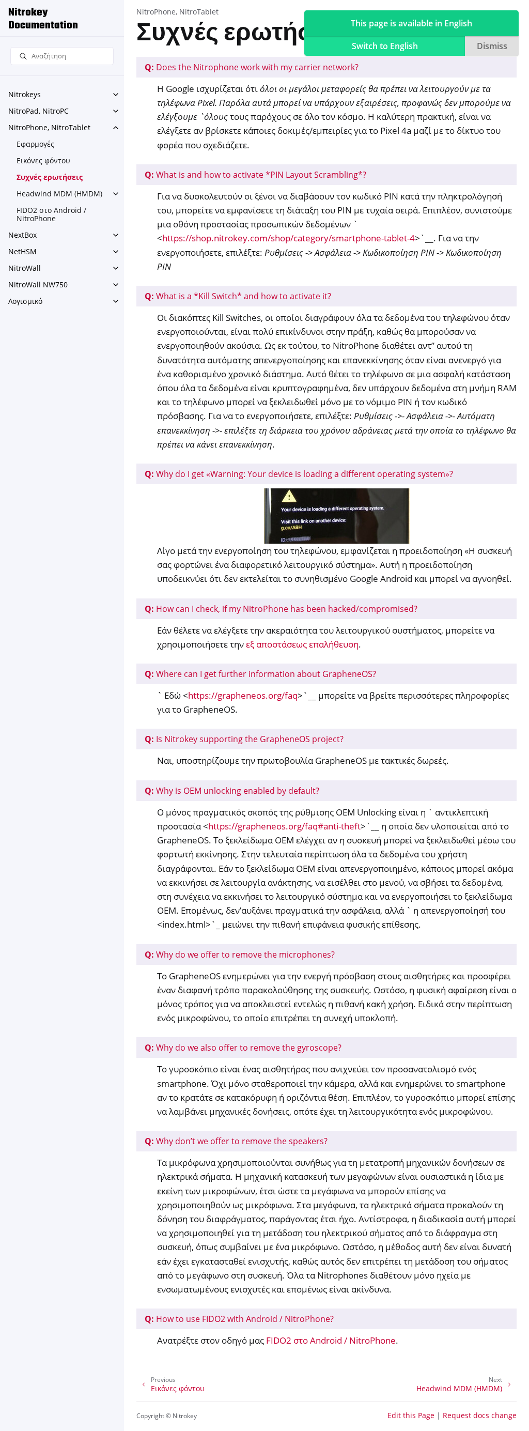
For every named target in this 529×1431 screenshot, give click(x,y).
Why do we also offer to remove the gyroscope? (243, 1047)
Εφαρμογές (35, 144)
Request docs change (480, 1415)
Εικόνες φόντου (43, 160)
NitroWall (24, 268)
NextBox (22, 235)
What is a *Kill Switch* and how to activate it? (238, 296)
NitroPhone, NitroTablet (49, 127)
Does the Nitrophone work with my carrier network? (252, 67)
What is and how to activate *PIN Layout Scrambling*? (255, 174)
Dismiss (492, 46)
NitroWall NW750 (38, 284)
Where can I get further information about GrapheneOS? (260, 674)
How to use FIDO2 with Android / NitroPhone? (239, 1319)
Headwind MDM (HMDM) (59, 193)
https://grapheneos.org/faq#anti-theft (284, 826)
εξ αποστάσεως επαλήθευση (302, 644)
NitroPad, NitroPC (38, 111)
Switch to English (385, 46)
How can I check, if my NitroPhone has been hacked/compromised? (281, 608)
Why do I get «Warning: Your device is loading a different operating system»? (299, 474)
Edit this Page (410, 1415)
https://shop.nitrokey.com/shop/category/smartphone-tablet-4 (288, 238)
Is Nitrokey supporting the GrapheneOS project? (244, 739)
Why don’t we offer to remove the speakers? (236, 1141)
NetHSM (22, 251)
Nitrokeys (24, 94)
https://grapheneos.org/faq (243, 695)
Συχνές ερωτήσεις (50, 177)
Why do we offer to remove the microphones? (240, 954)
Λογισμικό (25, 301)
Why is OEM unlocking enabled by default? (232, 790)
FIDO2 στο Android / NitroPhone (51, 214)
